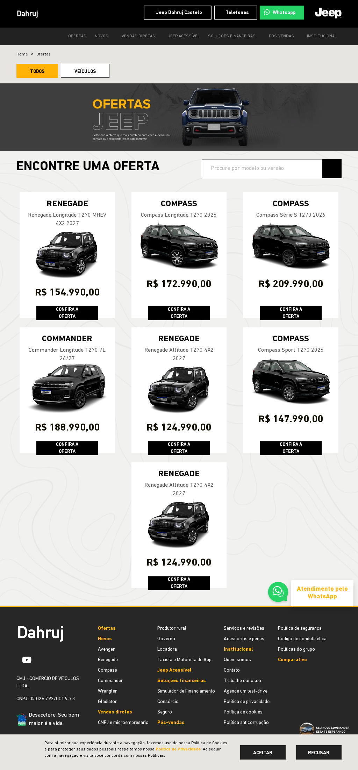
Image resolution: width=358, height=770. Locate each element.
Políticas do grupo (296, 649)
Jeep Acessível (182, 36)
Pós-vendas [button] (280, 36)
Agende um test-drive (245, 691)
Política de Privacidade (178, 749)
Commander (110, 680)
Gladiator (107, 701)
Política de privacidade (247, 701)
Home (22, 54)
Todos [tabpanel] (37, 71)
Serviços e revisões (244, 628)
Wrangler (107, 691)
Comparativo (292, 660)
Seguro (164, 712)
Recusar (318, 753)
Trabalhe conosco (242, 680)
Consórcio (168, 701)
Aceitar (262, 753)
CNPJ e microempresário (123, 722)
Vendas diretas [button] (136, 36)
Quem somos (237, 660)
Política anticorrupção (246, 722)
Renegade (108, 660)
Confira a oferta (67, 313)
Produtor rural (171, 628)
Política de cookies (243, 712)
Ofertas (74, 36)
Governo (166, 639)
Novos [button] (98, 36)
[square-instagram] (40, 660)
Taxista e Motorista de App (184, 660)
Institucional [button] (321, 36)
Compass (107, 670)
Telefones (236, 12)
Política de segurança (300, 628)
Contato (232, 670)
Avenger (106, 649)
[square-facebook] (19, 660)
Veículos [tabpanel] (85, 71)
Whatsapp (283, 12)
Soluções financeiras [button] (230, 36)
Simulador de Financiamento (186, 691)
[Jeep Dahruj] (27, 13)
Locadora (167, 649)
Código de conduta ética (302, 639)
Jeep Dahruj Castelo (176, 12)
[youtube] (29, 660)
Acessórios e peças (244, 639)
